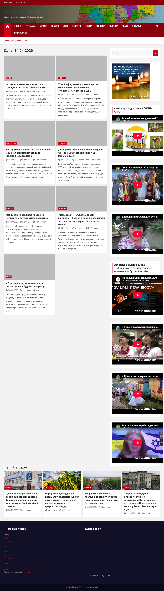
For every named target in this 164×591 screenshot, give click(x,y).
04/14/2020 (13, 91)
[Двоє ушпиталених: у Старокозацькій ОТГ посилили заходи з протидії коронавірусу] (81, 133)
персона (100, 26)
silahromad (26, 91)
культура (62, 208)
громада (30, 26)
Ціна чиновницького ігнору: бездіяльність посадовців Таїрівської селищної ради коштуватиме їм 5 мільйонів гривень (22, 500)
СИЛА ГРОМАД (22, 12)
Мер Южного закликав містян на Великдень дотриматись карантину (27, 216)
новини (18, 26)
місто (66, 26)
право (125, 26)
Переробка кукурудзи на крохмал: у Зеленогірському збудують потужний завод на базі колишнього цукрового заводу (62, 500)
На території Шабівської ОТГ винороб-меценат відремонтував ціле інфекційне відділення (28, 152)
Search (155, 53)
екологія (76, 26)
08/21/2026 (13, 510)
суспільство (20, 33)
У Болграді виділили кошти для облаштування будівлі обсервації (25, 285)
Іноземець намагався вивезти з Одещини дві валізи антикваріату (25, 86)
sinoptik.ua (28, 572)
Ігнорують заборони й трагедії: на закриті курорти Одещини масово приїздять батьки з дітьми (101, 498)
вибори (55, 26)
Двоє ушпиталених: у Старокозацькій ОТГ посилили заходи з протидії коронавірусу (80, 152)
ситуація (136, 26)
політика (113, 26)
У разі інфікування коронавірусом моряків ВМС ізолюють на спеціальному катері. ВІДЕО (78, 87)
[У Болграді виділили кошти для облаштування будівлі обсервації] (29, 267)
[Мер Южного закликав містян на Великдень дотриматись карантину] (29, 198)
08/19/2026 (131, 513)
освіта (88, 26)
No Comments (41, 91)
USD (98, 576)
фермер (43, 26)
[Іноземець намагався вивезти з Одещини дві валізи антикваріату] (29, 68)
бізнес (48, 487)
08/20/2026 (92, 507)
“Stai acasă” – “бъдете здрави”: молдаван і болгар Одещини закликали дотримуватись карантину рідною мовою (81, 219)
